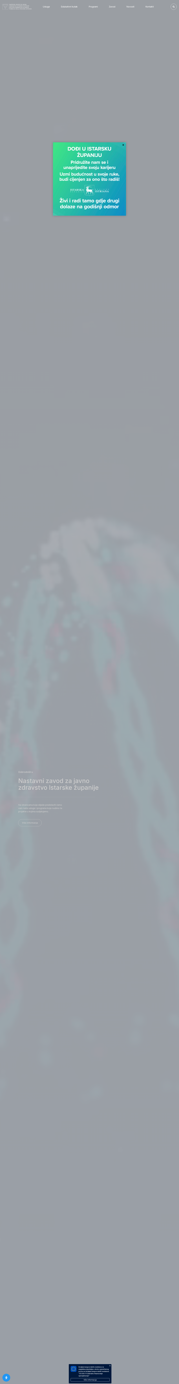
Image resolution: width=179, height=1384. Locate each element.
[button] (46, 7)
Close (123, 145)
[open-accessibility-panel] (6, 1378)
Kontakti (149, 6)
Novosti (130, 6)
